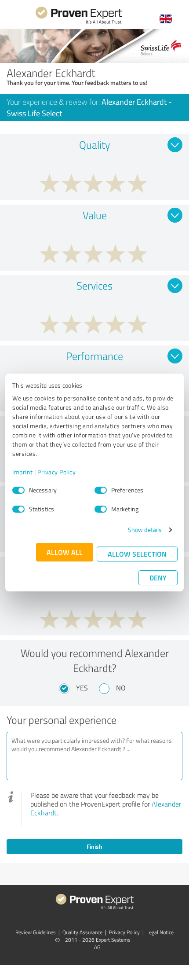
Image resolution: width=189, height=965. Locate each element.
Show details (145, 529)
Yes (82, 688)
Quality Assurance (82, 932)
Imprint (22, 472)
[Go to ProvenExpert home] (79, 22)
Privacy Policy (56, 472)
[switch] (100, 490)
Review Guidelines (35, 932)
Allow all (65, 552)
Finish (94, 846)
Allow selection (137, 554)
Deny (158, 577)
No (121, 688)
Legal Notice (160, 932)
